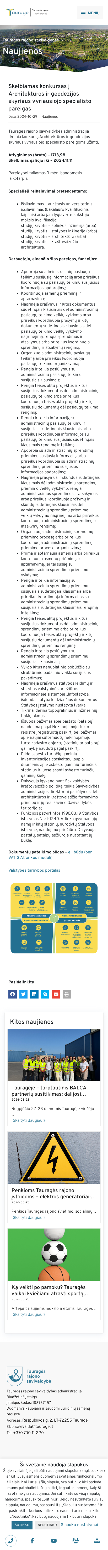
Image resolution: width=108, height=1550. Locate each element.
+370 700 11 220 (28, 1433)
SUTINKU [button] (22, 1525)
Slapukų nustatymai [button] (79, 1525)
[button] (12, 994)
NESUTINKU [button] (47, 1525)
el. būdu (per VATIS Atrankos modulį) (50, 855)
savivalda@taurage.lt (34, 1426)
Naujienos (49, 117)
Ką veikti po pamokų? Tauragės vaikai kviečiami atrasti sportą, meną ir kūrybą (49, 1294)
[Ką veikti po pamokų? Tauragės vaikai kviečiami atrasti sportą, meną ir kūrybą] (54, 1254)
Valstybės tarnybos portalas (34, 870)
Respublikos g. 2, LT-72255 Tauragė (55, 1420)
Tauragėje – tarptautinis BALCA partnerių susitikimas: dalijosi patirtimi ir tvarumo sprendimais (50, 1094)
